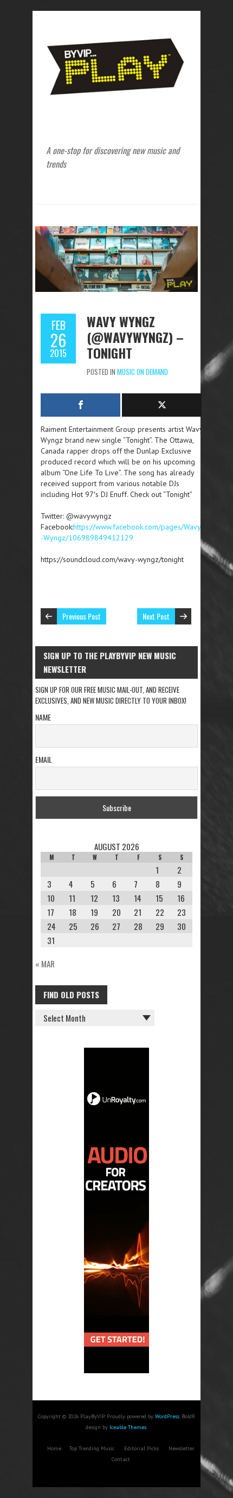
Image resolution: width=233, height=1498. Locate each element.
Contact (121, 1459)
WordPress (167, 1416)
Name (43, 717)
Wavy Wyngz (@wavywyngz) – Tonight (135, 336)
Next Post (156, 616)
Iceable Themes (127, 1427)
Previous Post (81, 616)
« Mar (45, 964)
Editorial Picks (141, 1448)
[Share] (80, 405)
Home (54, 1448)
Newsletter (182, 1448)
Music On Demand (142, 371)
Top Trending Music (91, 1448)
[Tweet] (162, 405)
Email (43, 759)
